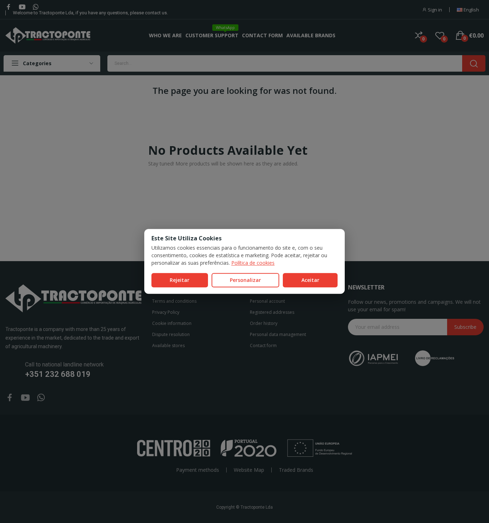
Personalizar (245, 280)
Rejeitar (179, 280)
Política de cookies (253, 262)
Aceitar (310, 280)
